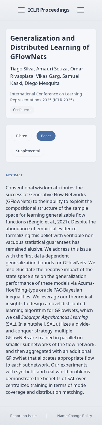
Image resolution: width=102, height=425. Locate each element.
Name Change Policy (74, 415)
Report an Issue (23, 415)
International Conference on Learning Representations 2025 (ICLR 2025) (46, 96)
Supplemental (28, 150)
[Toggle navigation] (21, 9)
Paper (46, 135)
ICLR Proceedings (48, 10)
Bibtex (21, 135)
